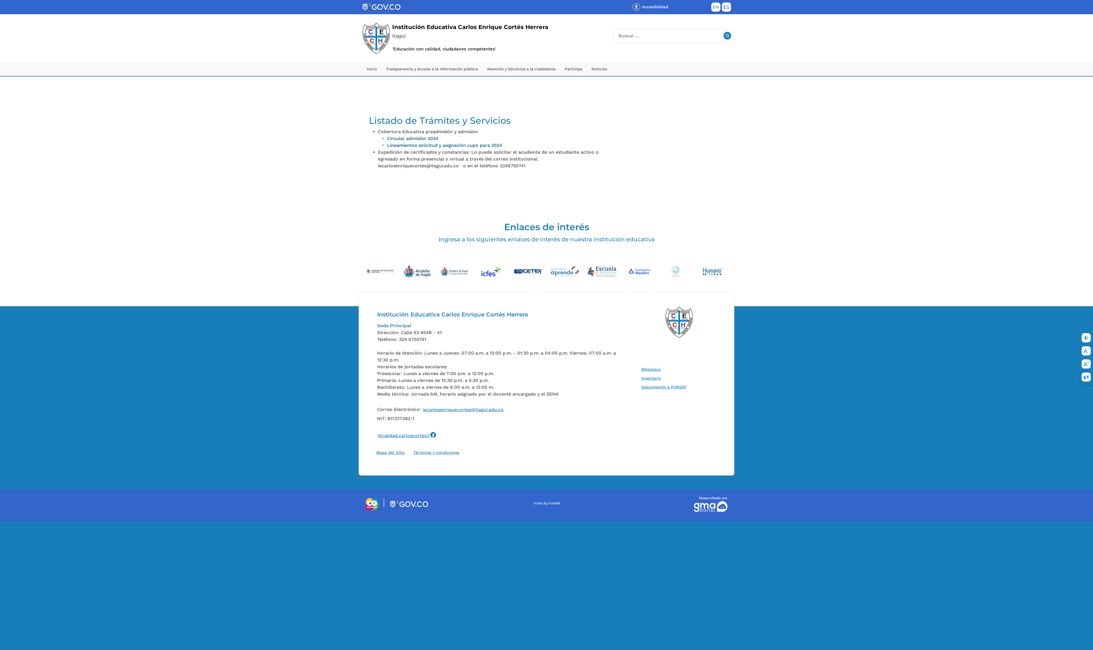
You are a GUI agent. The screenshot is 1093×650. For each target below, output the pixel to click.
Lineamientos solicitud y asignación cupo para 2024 (444, 145)
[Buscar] (727, 36)
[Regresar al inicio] (679, 322)
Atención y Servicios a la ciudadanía (521, 69)
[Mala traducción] (14, 552)
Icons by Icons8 (547, 503)
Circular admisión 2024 (412, 138)
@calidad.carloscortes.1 (406, 434)
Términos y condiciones (436, 452)
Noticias (599, 69)
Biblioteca (652, 369)
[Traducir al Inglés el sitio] (715, 8)
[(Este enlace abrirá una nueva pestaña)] (380, 271)
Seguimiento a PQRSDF (665, 386)
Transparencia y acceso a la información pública (432, 69)
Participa (573, 69)
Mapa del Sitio (390, 452)
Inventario (652, 378)
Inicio (372, 69)
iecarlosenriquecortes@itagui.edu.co (463, 409)
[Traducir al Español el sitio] (726, 8)
